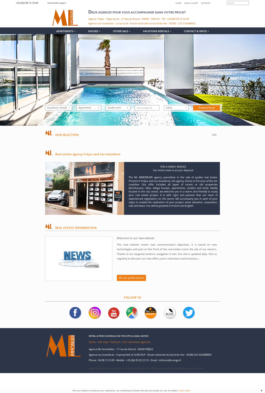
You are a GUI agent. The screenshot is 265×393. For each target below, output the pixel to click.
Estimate (205, 3)
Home (178, 3)
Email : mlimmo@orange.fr (166, 360)
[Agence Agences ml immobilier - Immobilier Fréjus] (65, 17)
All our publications (131, 278)
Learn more (184, 390)
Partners (115, 342)
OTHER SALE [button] (121, 31)
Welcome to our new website (135, 238)
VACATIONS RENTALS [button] (156, 31)
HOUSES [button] (93, 31)
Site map (103, 342)
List (214, 134)
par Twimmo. (197, 368)
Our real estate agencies (137, 342)
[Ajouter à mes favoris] (70, 361)
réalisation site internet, (137, 368)
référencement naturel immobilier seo (170, 368)
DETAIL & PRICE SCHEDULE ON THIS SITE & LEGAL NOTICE (118, 336)
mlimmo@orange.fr (56, 3)
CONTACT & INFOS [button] (195, 31)
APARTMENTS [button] (65, 31)
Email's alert (191, 3)
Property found (206, 107)
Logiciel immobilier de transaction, (107, 368)
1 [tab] (132, 143)
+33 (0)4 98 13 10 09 (26, 3)
